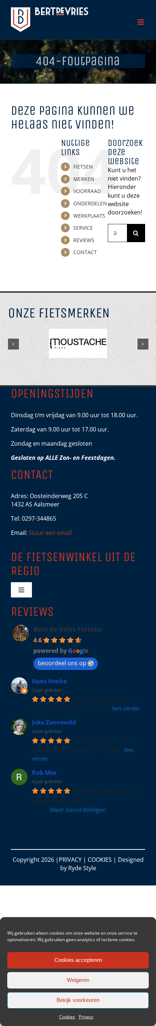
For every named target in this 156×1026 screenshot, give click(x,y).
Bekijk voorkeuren (78, 1000)
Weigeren (78, 980)
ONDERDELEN (90, 203)
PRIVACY (70, 860)
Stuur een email (50, 533)
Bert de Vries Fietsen (67, 629)
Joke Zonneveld (54, 722)
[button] (13, 344)
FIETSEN (83, 166)
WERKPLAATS (89, 215)
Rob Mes (44, 773)
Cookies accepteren (78, 960)
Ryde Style (82, 868)
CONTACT (85, 252)
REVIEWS (83, 240)
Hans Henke (49, 681)
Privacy (86, 1017)
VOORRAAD (87, 191)
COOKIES (100, 860)
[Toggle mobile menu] (141, 22)
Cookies (67, 1017)
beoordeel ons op (62, 663)
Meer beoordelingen (78, 810)
